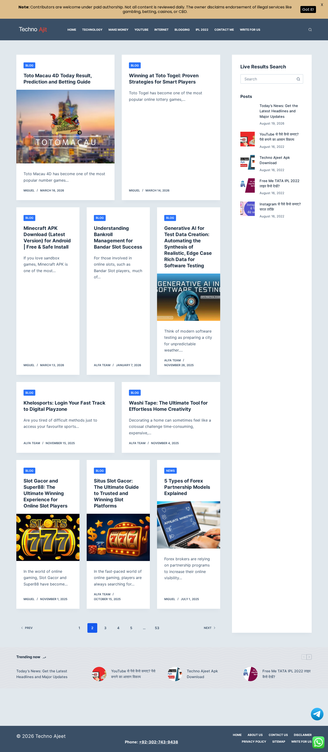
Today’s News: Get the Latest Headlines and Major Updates (279, 111)
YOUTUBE (141, 29)
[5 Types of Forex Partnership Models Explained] (188, 525)
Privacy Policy (254, 741)
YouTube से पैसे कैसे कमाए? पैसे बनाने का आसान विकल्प (133, 674)
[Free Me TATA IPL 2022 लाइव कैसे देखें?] (247, 185)
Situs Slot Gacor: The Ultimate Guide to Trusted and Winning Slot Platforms (116, 493)
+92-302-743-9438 (158, 742)
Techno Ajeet (50, 736)
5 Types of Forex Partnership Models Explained (187, 487)
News (170, 470)
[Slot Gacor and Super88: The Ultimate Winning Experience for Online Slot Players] (47, 537)
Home (71, 29)
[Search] (310, 29)
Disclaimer (303, 735)
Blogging (182, 29)
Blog (29, 65)
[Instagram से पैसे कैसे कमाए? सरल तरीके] (247, 209)
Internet (161, 29)
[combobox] (267, 79)
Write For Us (250, 29)
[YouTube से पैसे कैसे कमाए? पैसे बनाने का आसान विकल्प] (247, 139)
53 (157, 628)
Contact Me (224, 29)
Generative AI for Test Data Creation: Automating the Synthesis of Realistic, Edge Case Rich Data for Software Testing (188, 247)
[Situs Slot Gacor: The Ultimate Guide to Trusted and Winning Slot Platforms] (118, 537)
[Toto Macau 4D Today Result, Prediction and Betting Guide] (65, 126)
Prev (29, 628)
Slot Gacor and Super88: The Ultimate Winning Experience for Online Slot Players (45, 493)
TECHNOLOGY (92, 29)
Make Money (118, 29)
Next (208, 628)
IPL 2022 (202, 29)
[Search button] (298, 79)
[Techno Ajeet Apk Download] (247, 162)
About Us (255, 735)
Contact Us (278, 735)
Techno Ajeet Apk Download (202, 674)
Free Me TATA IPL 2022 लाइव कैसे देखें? (286, 674)
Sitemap (278, 741)
